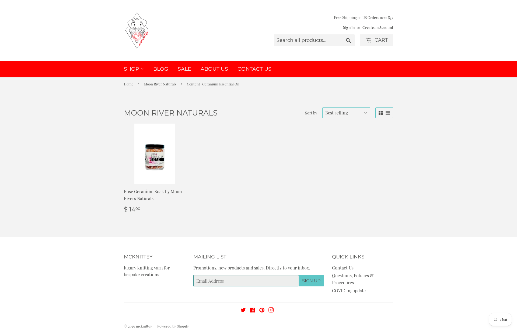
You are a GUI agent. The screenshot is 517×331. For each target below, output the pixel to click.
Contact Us (254, 69)
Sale (184, 69)
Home (129, 84)
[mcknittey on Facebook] (252, 310)
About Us (214, 69)
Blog (160, 69)
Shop (132, 69)
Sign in (349, 27)
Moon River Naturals (160, 84)
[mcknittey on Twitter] (243, 310)
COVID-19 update (349, 290)
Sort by (311, 113)
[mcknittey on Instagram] (271, 310)
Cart (380, 40)
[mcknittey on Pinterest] (262, 310)
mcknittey (144, 326)
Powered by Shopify (173, 326)
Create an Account (377, 27)
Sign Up (311, 280)
